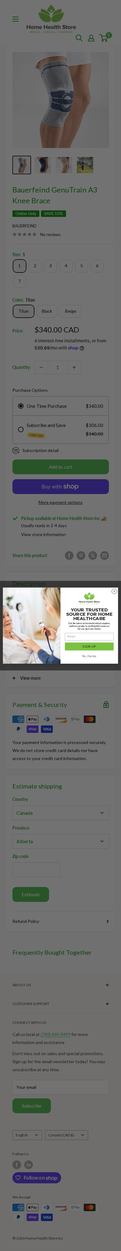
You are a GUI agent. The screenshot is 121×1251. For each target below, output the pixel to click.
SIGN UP (89, 646)
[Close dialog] (114, 591)
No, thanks (89, 656)
